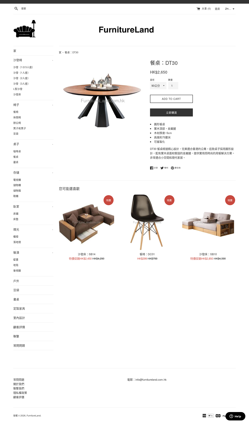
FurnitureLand (34, 415)
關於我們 (18, 384)
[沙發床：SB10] (208, 222)
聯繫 (16, 336)
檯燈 (15, 236)
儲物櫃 (17, 185)
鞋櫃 (15, 196)
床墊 (15, 219)
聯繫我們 (18, 388)
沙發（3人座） (21, 83)
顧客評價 (19, 327)
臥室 (33, 206)
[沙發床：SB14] (86, 222)
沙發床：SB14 (86, 254)
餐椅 (15, 112)
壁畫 (15, 259)
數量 (170, 79)
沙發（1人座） (21, 72)
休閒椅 (17, 117)
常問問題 (19, 345)
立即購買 (171, 112)
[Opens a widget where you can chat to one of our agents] (235, 416)
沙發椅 (33, 60)
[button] (229, 9)
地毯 (15, 265)
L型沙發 (17, 89)
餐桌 (15, 156)
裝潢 (33, 252)
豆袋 (15, 133)
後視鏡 (17, 270)
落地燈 (17, 242)
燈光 (33, 229)
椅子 (33, 105)
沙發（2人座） (21, 78)
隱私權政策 (20, 393)
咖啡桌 (17, 151)
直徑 (152, 79)
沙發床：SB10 (208, 254)
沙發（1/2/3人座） (23, 67)
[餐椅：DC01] (147, 222)
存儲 (33, 172)
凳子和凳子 (19, 128)
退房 (218, 8)
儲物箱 (17, 190)
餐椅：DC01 (147, 254)
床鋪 (15, 213)
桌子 (33, 144)
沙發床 (17, 94)
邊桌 (15, 162)
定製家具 (19, 308)
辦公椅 (17, 123)
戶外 (16, 281)
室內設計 (19, 318)
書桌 (16, 299)
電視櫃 (17, 179)
